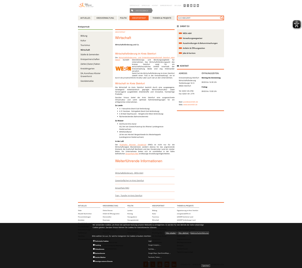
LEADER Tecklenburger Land (186, 220)
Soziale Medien (100, 257)
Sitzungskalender (133, 220)
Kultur (83, 40)
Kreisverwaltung (110, 206)
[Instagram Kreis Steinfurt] (194, 5)
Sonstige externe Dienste (104, 261)
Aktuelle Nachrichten (85, 214)
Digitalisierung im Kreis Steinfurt (187, 210)
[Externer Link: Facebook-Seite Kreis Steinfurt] (185, 5)
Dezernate (106, 220)
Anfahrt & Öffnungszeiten (111, 214)
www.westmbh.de (190, 104)
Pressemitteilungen (84, 217)
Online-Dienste (108, 210)
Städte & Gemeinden (90, 54)
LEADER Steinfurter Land (185, 217)
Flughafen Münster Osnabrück (133, 145)
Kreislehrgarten (87, 68)
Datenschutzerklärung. (200, 233)
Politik (130, 206)
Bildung (84, 36)
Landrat (129, 210)
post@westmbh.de (190, 102)
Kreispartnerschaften (90, 59)
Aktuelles (82, 206)
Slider (80, 210)
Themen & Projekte (185, 206)
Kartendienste (100, 253)
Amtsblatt (81, 220)
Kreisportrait (83, 26)
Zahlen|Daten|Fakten (90, 64)
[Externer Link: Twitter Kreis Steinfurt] (188, 5)
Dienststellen (107, 217)
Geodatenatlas (87, 81)
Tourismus (85, 45)
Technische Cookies (102, 241)
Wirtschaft (85, 50)
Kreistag (130, 214)
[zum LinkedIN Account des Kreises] (198, 5)
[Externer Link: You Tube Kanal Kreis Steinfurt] (191, 5)
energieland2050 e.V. (184, 214)
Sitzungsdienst (132, 217)
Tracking (98, 245)
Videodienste (99, 249)
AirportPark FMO (132, 154)
